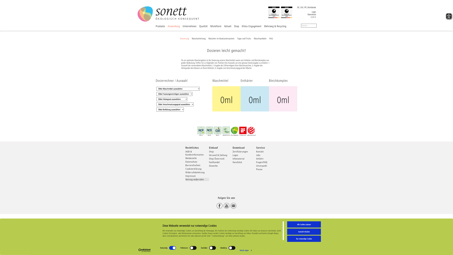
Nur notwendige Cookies (304, 239)
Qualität (203, 26)
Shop (236, 26)
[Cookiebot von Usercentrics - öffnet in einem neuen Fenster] (144, 250)
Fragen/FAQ (261, 162)
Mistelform (215, 26)
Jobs (258, 155)
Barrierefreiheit (192, 165)
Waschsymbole (260, 38)
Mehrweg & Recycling (275, 26)
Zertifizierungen (240, 151)
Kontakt (260, 151)
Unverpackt (261, 165)
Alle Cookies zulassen (304, 224)
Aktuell (227, 26)
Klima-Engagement (251, 26)
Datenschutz (191, 161)
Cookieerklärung (193, 168)
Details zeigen (244, 250)
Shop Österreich (216, 158)
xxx (226, 184)
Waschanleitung (199, 38)
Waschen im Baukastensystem (221, 38)
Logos (235, 155)
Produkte (160, 26)
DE (298, 7)
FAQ (271, 38)
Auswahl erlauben (304, 231)
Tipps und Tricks (244, 38)
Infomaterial (238, 158)
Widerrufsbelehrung (195, 172)
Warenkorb (312, 14)
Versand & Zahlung (218, 155)
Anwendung (174, 26)
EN (302, 7)
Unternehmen (190, 26)
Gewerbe (213, 165)
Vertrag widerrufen (194, 179)
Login (314, 12)
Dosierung (184, 38)
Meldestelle (191, 158)
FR (305, 7)
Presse (259, 169)
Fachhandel (214, 162)
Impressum (190, 175)
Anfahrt (260, 158)
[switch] (193, 248)
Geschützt (237, 162)
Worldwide (312, 7)
